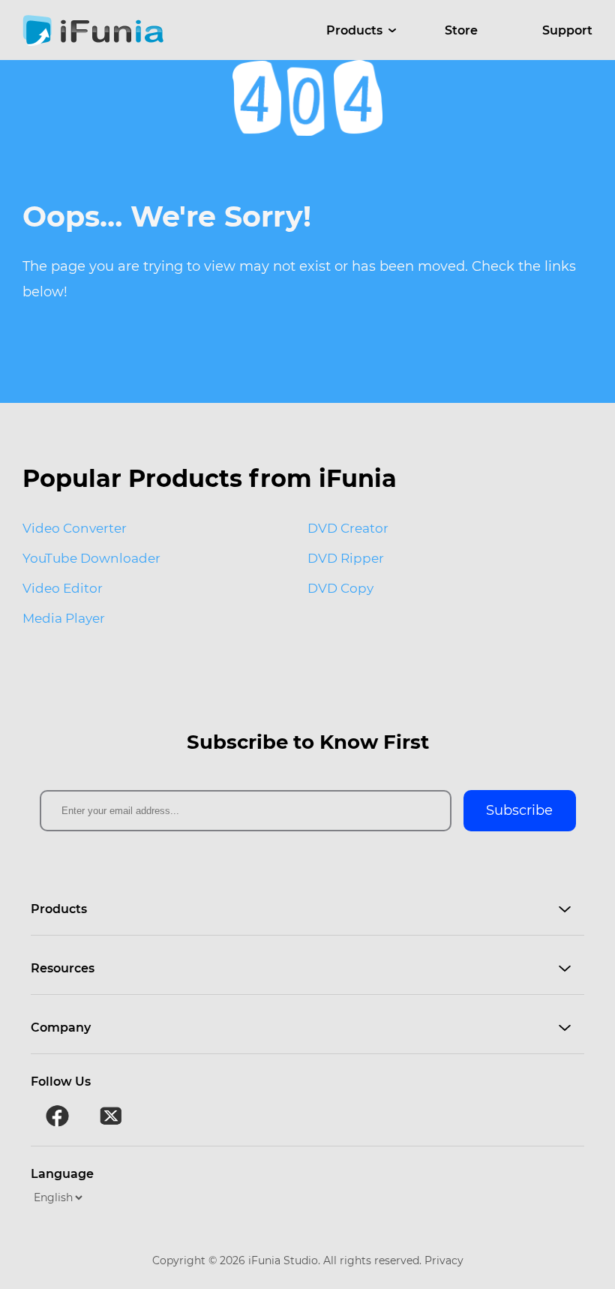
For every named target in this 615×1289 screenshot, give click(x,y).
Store (461, 30)
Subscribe (519, 810)
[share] (57, 1116)
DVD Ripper (346, 558)
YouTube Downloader (91, 558)
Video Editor (62, 588)
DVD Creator (348, 528)
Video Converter (74, 528)
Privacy (444, 1260)
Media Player (63, 618)
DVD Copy (341, 588)
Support (567, 30)
